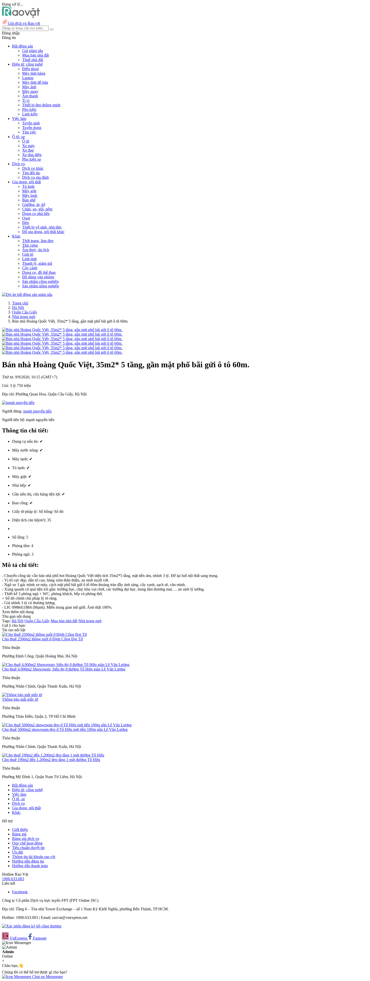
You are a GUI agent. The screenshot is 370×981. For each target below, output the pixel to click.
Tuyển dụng (31, 127)
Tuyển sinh (31, 123)
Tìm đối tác (31, 173)
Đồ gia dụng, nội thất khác (43, 232)
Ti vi (25, 100)
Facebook (20, 892)
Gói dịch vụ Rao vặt (24, 23)
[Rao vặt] (21, 16)
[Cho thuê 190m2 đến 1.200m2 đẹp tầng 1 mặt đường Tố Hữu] (53, 755)
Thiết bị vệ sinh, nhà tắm (41, 227)
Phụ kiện (29, 109)
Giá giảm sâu (32, 51)
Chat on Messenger (47, 976)
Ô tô (25, 141)
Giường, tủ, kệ (33, 204)
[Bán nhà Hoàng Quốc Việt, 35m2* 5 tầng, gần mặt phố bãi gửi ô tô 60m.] (62, 330)
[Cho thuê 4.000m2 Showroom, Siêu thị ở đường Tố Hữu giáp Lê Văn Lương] (65, 664)
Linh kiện (30, 114)
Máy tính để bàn (35, 82)
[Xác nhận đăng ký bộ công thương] (31, 926)
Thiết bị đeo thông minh (41, 105)
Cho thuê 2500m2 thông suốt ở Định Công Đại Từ (42, 639)
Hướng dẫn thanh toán (30, 866)
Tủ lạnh (28, 186)
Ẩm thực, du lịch (35, 250)
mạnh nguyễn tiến (37, 411)
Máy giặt (29, 191)
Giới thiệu (20, 829)
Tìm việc (29, 132)
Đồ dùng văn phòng (38, 277)
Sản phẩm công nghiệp (40, 281)
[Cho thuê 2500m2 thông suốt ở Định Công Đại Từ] (44, 634)
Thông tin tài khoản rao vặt (33, 857)
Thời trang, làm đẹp (37, 241)
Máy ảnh (29, 87)
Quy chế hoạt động (27, 843)
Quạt (26, 218)
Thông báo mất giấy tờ (20, 699)
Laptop (27, 78)
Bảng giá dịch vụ (25, 838)
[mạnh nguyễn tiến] (18, 402)
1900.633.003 (13, 879)
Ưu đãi (17, 852)
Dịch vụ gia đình (35, 177)
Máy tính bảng (33, 73)
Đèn (25, 222)
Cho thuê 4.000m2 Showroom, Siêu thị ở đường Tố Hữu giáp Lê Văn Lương (63, 669)
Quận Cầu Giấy (24, 312)
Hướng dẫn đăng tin (28, 861)
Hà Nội (18, 307)
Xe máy (28, 146)
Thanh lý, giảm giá (37, 263)
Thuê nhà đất (32, 60)
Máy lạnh (29, 195)
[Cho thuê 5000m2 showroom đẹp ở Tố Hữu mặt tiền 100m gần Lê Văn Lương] (67, 725)
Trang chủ (20, 303)
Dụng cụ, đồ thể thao (39, 272)
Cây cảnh (29, 268)
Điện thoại (30, 69)
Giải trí (27, 254)
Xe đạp (28, 150)
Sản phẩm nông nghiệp (40, 286)
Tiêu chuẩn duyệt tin (28, 847)
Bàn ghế (28, 200)
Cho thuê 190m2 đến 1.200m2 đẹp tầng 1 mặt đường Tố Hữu (51, 759)
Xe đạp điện (32, 155)
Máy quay (30, 91)
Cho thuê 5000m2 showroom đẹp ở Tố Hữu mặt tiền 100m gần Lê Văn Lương (65, 729)
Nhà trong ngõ (23, 317)
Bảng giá (19, 834)
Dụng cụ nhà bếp (36, 213)
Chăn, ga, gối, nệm (37, 209)
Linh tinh (29, 259)
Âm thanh (30, 96)
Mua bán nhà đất (35, 55)
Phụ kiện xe (31, 159)
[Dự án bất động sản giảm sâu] (27, 294)
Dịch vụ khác (33, 168)
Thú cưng (30, 245)
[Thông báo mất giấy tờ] (22, 695)
